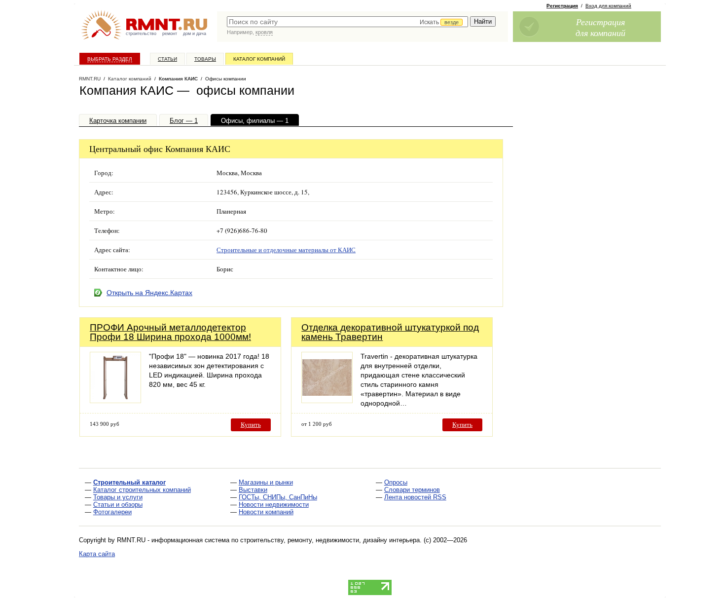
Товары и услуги (118, 497)
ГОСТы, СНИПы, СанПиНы (278, 497)
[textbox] (347, 21)
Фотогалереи (112, 512)
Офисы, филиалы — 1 (255, 120)
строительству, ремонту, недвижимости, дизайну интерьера (330, 540)
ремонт (169, 33)
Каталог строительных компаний (142, 489)
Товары (205, 59)
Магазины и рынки (266, 482)
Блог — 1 (184, 120)
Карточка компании (117, 120)
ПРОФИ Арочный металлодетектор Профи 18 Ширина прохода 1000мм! (170, 332)
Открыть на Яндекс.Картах (149, 293)
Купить (251, 424)
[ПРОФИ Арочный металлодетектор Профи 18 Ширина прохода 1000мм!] (115, 400)
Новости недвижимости (274, 504)
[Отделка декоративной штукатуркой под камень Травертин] (327, 400)
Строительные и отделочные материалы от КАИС (286, 249)
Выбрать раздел (109, 59)
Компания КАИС (178, 78)
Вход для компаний (608, 5)
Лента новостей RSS (415, 497)
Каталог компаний (259, 59)
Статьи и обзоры (118, 504)
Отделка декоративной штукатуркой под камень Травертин (390, 332)
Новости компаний (266, 512)
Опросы (395, 482)
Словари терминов (412, 489)
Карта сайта (97, 554)
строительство (141, 33)
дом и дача (194, 33)
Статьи (167, 59)
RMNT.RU (90, 78)
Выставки (253, 489)
